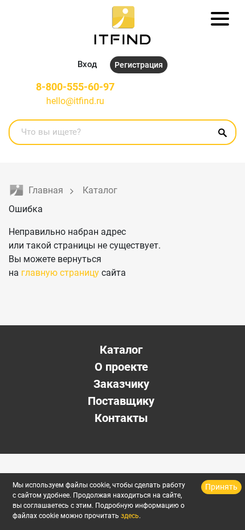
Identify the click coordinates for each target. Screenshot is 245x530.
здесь (130, 516)
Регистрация (139, 64)
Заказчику (121, 384)
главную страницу (60, 272)
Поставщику (121, 401)
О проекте (121, 367)
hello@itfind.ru (75, 101)
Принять (221, 486)
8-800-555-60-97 (75, 87)
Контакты (121, 418)
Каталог (121, 350)
